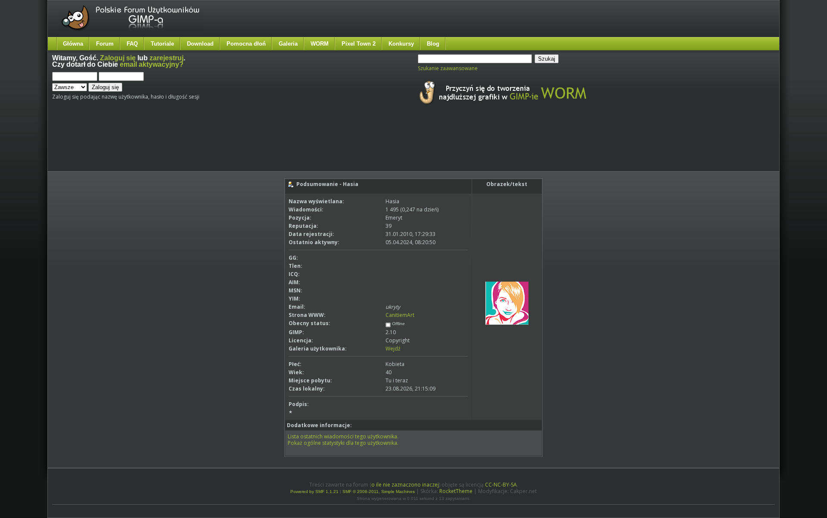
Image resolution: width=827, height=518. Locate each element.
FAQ (132, 43)
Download (200, 43)
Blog (433, 43)
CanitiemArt (400, 315)
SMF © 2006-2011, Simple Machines (378, 491)
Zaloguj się (118, 58)
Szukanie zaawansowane (448, 68)
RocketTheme (456, 491)
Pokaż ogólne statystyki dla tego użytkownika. (343, 443)
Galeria (288, 43)
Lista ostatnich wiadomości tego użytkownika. (343, 436)
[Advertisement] (213, 145)
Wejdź (393, 348)
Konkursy (401, 43)
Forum (105, 43)
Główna (73, 43)
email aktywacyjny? (151, 64)
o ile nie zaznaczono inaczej (405, 484)
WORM (320, 43)
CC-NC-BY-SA (501, 484)
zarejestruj (166, 58)
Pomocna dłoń (246, 43)
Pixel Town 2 (359, 43)
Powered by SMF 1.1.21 (314, 491)
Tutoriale (162, 43)
